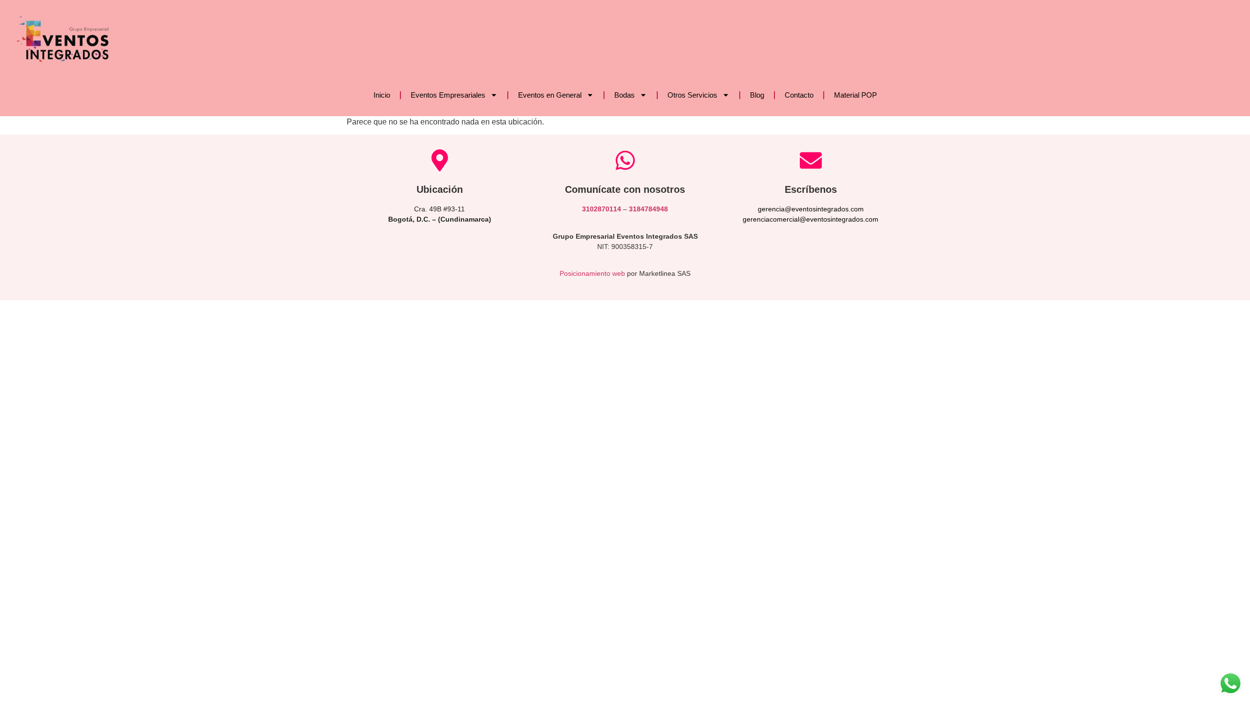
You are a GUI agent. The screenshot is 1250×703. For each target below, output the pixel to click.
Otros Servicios (692, 95)
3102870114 (601, 209)
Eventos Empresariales (448, 95)
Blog (757, 95)
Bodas (624, 95)
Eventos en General (550, 95)
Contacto (799, 95)
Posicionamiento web (592, 273)
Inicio (382, 95)
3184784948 (648, 209)
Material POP (855, 95)
